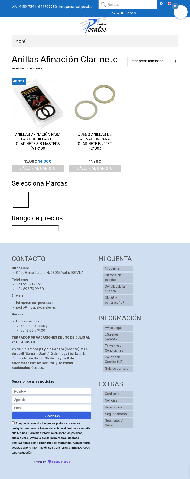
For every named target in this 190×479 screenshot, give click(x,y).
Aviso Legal (113, 328)
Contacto (112, 394)
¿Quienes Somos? (112, 337)
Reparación (113, 407)
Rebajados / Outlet (114, 423)
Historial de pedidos (113, 277)
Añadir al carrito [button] (38, 168)
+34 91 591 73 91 (29, 284)
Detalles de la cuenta (115, 289)
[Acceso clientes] (101, 13)
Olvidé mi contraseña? (114, 300)
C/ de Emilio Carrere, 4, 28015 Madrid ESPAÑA (49, 273)
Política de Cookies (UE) (114, 359)
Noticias (111, 401)
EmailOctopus (61, 461)
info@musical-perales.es (34, 303)
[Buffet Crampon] (21, 199)
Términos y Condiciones (114, 348)
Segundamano (116, 414)
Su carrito (123, 13)
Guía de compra (116, 369)
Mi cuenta (112, 269)
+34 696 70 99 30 (30, 289)
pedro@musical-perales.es (36, 307)
